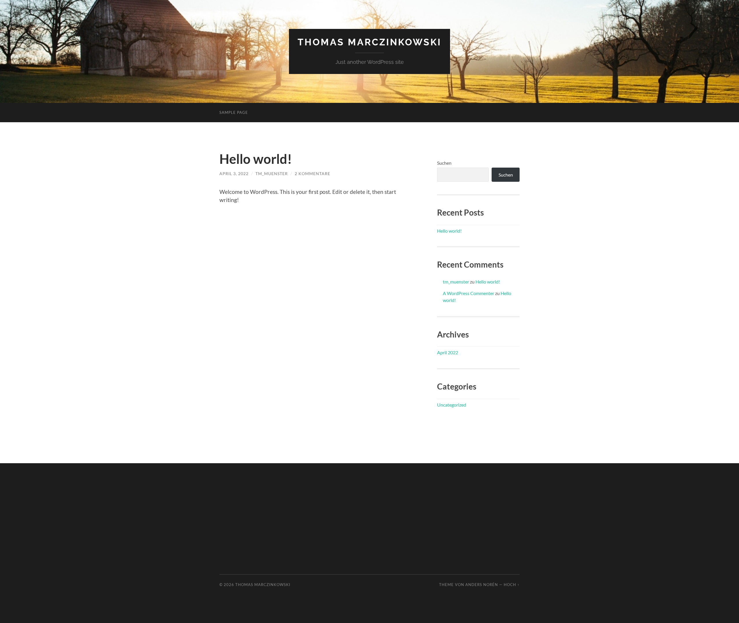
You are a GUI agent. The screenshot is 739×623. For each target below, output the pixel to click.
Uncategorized (451, 404)
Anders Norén (481, 584)
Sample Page (233, 112)
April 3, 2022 (234, 173)
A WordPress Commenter (468, 293)
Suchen (444, 163)
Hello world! (255, 159)
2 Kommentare (312, 173)
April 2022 (447, 352)
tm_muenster (271, 173)
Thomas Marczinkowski (369, 42)
